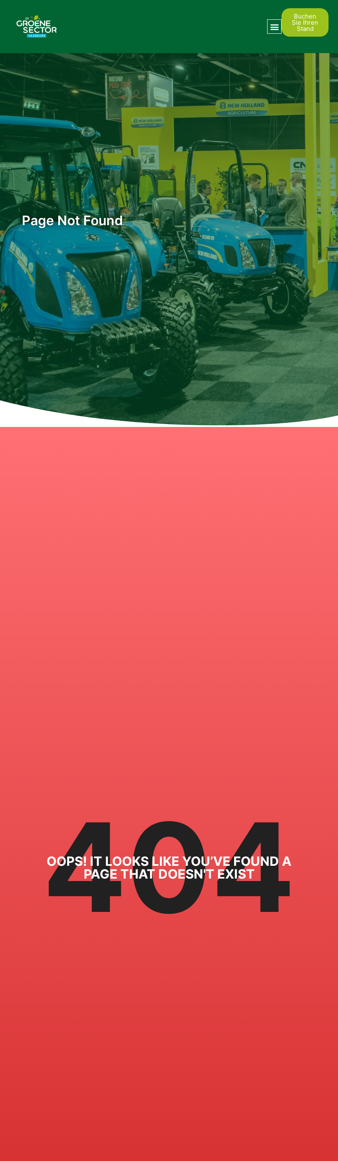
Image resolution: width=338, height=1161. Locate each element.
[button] (274, 26)
